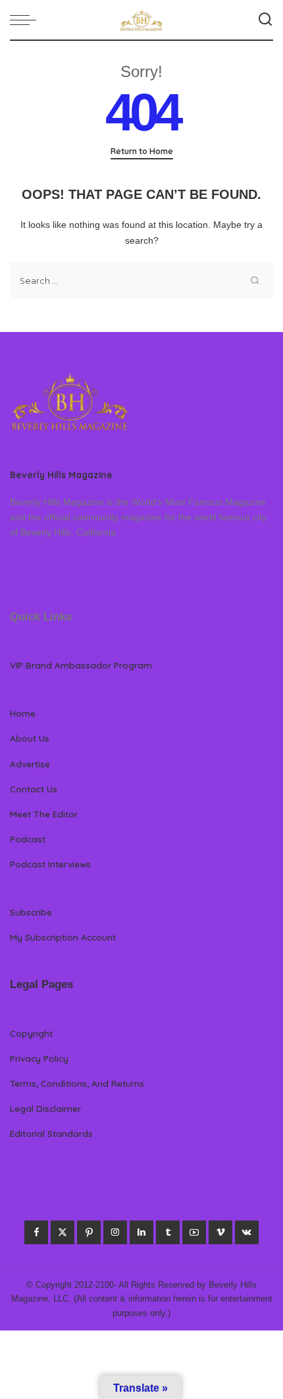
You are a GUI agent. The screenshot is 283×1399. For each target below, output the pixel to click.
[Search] (265, 20)
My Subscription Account (63, 937)
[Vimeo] (220, 1232)
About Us (29, 738)
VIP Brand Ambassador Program (81, 665)
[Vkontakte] (247, 1232)
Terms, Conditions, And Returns (77, 1083)
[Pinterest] (89, 1232)
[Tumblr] (168, 1232)
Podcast (27, 838)
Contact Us (33, 788)
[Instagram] (115, 1232)
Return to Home (142, 151)
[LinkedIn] (141, 1232)
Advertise (30, 763)
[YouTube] (194, 1232)
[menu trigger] (26, 20)
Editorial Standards (51, 1133)
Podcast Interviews (50, 863)
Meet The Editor (44, 813)
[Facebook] (36, 1232)
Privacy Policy (39, 1058)
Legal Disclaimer (45, 1108)
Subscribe (31, 912)
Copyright (31, 1033)
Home (23, 713)
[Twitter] (62, 1232)
